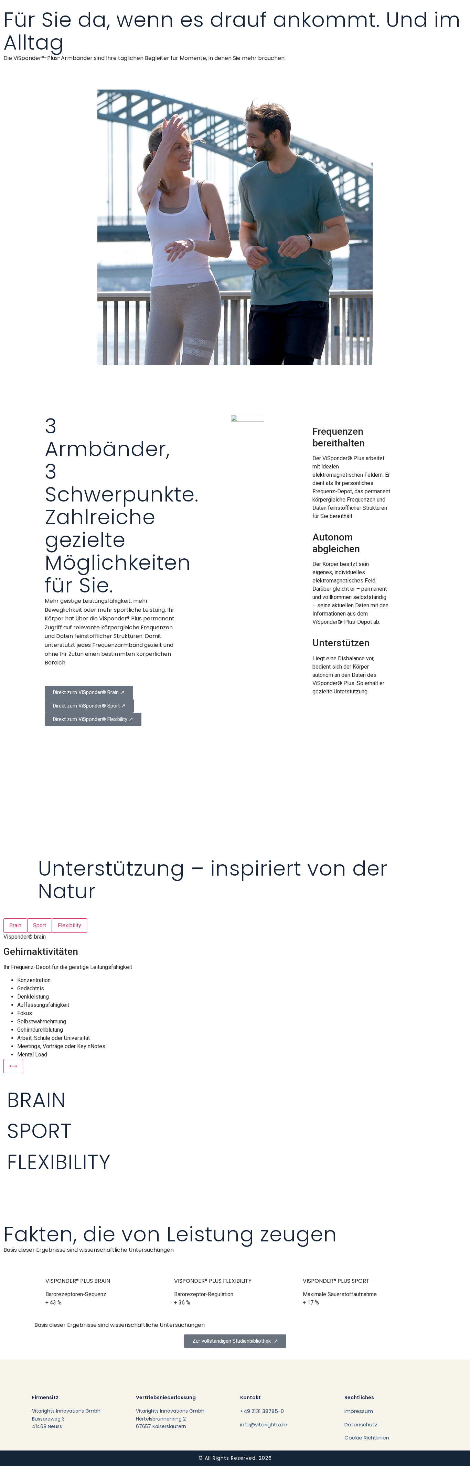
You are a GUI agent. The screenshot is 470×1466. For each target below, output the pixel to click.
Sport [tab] (39, 925)
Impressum (358, 1411)
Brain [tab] (15, 925)
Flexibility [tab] (69, 925)
